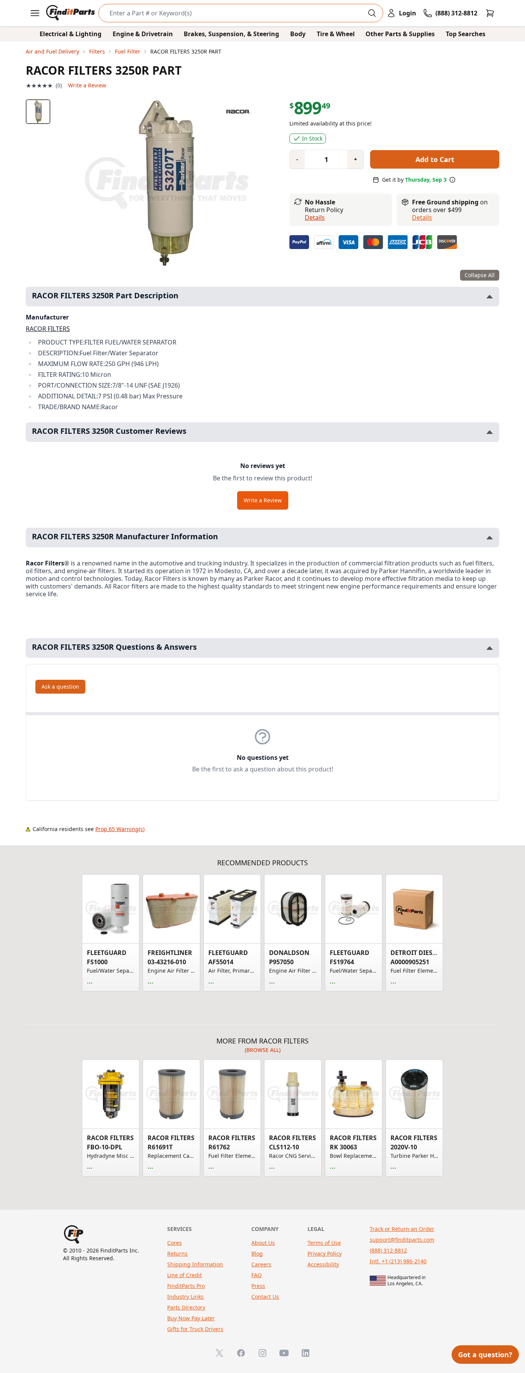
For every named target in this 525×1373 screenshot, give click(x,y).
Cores (174, 1242)
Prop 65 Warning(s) (120, 829)
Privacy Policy (324, 1253)
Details (315, 217)
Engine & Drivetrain (143, 34)
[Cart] (490, 13)
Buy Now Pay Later (191, 1318)
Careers (261, 1264)
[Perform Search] (372, 13)
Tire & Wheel (336, 34)
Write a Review (87, 85)
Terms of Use (324, 1242)
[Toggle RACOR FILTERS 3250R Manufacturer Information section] (489, 537)
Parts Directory (186, 1307)
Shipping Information (195, 1264)
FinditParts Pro (186, 1285)
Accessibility (323, 1264)
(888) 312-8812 (388, 1250)
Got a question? (485, 1354)
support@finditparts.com (402, 1239)
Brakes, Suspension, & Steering (231, 34)
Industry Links (185, 1296)
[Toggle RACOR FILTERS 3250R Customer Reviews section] (489, 432)
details (422, 217)
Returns (177, 1253)
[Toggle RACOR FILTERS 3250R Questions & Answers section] (489, 648)
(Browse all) (263, 1050)
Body (298, 34)
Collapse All (480, 275)
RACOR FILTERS (48, 328)
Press (258, 1285)
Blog (257, 1253)
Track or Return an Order (402, 1229)
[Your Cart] (490, 13)
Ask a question (60, 686)
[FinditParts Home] (71, 13)
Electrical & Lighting (70, 34)
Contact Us (265, 1296)
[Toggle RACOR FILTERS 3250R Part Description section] (489, 296)
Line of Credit (184, 1275)
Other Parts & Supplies (400, 34)
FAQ (256, 1275)
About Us (263, 1242)
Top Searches (465, 34)
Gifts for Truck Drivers (195, 1329)
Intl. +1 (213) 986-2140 (398, 1261)
